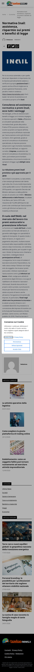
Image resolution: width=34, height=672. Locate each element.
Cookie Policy (8, 337)
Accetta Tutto (17, 349)
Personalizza (17, 342)
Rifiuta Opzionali (17, 345)
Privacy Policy (18, 337)
